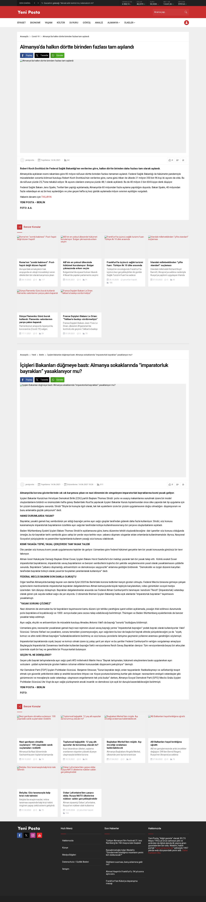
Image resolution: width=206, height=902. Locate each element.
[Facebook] (19, 835)
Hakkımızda (67, 840)
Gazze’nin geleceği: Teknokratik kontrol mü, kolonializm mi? (68, 3)
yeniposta (29, 160)
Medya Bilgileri (69, 855)
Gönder (59, 55)
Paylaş (29, 55)
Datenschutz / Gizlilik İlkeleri (75, 862)
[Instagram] (32, 835)
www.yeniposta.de (164, 848)
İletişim (65, 869)
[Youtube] (39, 835)
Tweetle (44, 55)
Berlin (41, 355)
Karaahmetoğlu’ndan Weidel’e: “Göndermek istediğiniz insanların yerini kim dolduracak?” (124, 852)
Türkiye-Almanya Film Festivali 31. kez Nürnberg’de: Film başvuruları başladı (124, 841)
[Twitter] (26, 835)
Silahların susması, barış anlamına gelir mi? (124, 863)
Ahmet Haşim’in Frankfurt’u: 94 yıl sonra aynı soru (125, 872)
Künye (65, 847)
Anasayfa (24, 36)
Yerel (34, 355)
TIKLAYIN (46, 196)
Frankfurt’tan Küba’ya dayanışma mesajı (122, 882)
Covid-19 (35, 36)
